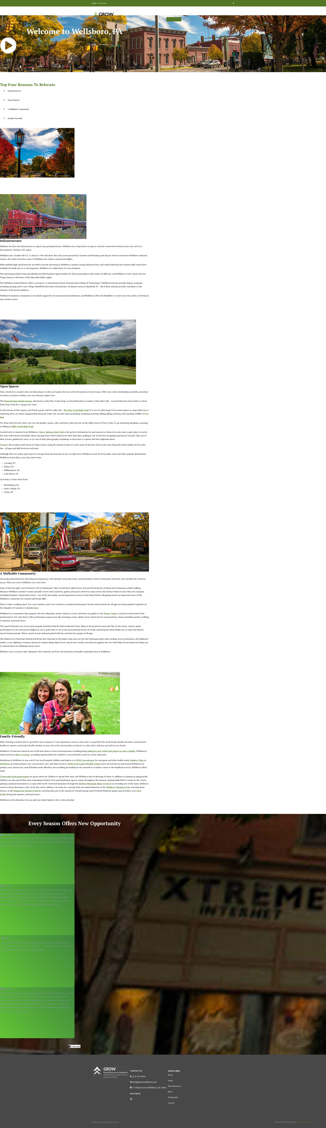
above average (22, 754)
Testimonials (217, 19)
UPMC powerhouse (85, 760)
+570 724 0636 (101, 3)
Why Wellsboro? (174, 19)
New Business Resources (192, 19)
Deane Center (110, 613)
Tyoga (3, 444)
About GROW (160, 19)
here (36, 607)
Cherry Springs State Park (51, 432)
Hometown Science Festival (27, 790)
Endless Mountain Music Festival (95, 783)
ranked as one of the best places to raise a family (111, 751)
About (170, 1080)
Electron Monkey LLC (305, 1122)
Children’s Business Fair (118, 787)
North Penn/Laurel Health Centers (84, 763)
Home (150, 19)
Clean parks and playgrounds (14, 776)
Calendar (75, 1046)
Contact (228, 19)
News (208, 19)
